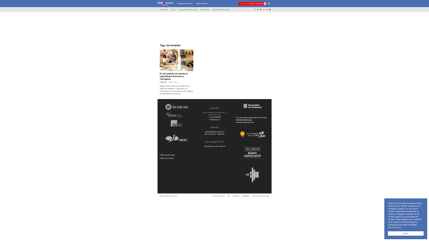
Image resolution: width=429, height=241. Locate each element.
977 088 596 (216, 117)
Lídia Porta (163, 82)
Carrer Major (163, 9)
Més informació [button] (394, 227)
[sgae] (176, 123)
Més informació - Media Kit (214, 134)
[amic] (176, 115)
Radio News (205, 9)
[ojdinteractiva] (176, 139)
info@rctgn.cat (214, 119)
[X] (267, 9)
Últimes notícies (201, 3)
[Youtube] (270, 9)
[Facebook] (254, 9)
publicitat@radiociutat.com (214, 132)
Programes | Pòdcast (185, 3)
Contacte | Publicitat (218, 196)
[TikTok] (264, 9)
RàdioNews (245, 196)
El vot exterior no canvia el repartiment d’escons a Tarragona (173, 76)
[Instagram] (258, 9)
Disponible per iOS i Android (214, 146)
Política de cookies (167, 158)
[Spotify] (261, 9)
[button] (269, 3)
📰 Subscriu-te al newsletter (260, 196)
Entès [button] (405, 233)
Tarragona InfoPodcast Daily (188, 9)
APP (228, 196)
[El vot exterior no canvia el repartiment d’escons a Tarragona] (176, 60)
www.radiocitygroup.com (245, 122)
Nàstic (173, 9)
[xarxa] (176, 107)
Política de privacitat (167, 155)
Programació (236, 196)
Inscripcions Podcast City (220, 9)
